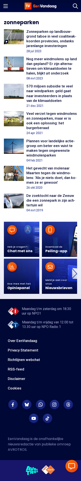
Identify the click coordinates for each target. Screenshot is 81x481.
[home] (41, 6)
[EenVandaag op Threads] (68, 404)
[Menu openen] (5, 6)
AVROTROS (17, 449)
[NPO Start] (48, 470)
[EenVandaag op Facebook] (13, 404)
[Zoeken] (75, 6)
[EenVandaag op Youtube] (33, 418)
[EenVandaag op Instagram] (54, 404)
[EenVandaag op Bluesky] (27, 404)
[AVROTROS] (32, 470)
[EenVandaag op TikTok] (47, 418)
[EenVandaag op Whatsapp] (40, 404)
